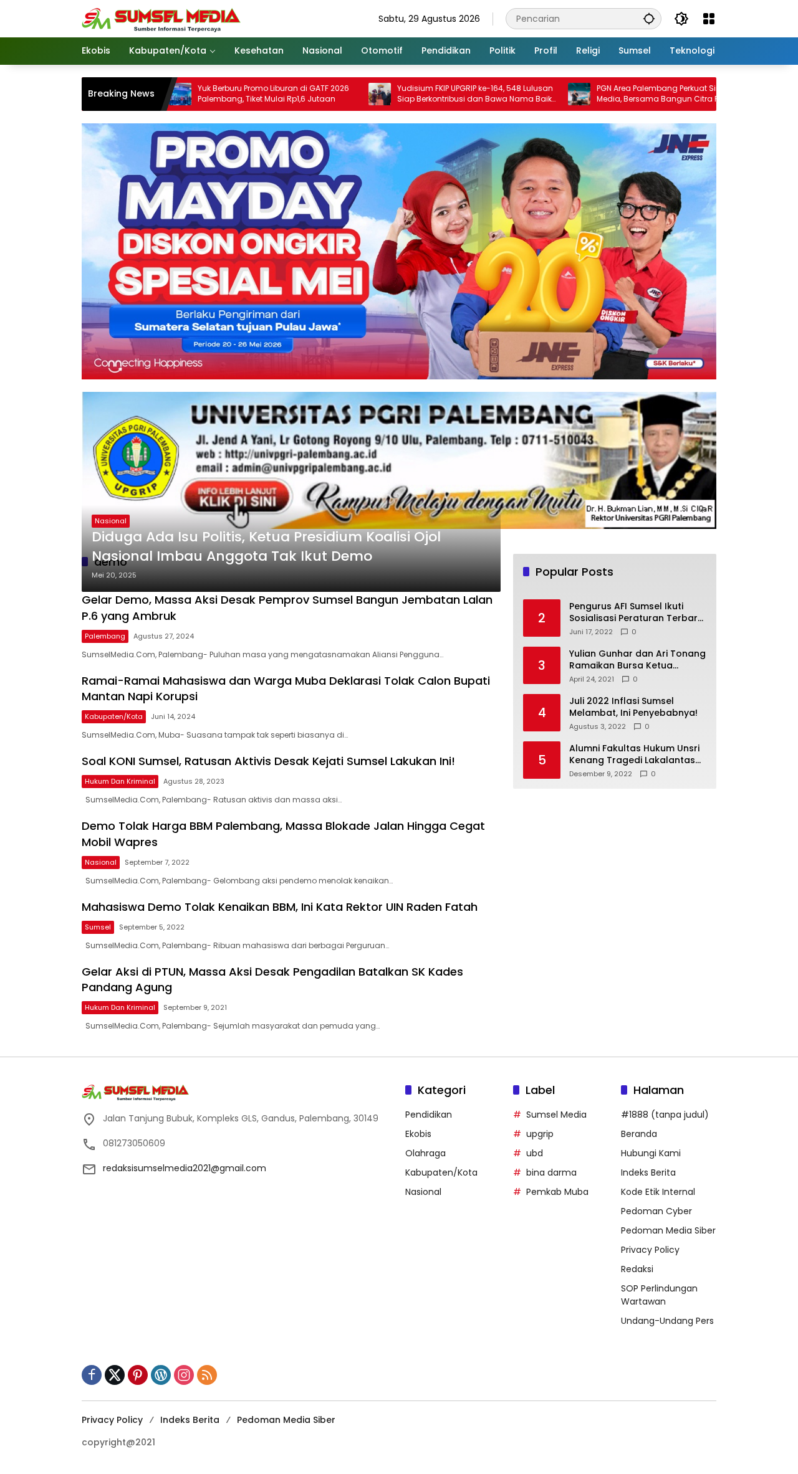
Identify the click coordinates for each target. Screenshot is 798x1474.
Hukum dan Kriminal (120, 781)
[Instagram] (184, 1375)
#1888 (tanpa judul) (665, 1114)
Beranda (639, 1134)
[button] (649, 18)
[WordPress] (161, 1375)
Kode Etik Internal (658, 1192)
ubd (534, 1153)
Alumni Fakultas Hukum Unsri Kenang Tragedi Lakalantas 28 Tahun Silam (634, 755)
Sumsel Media (556, 1114)
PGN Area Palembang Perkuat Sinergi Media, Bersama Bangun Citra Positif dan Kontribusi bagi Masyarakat (625, 94)
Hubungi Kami (651, 1153)
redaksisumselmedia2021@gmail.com (184, 1168)
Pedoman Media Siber (668, 1230)
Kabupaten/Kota (114, 716)
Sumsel (98, 927)
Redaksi (637, 1269)
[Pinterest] (138, 1375)
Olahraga (425, 1153)
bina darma (551, 1172)
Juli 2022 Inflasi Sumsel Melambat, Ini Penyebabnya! (633, 707)
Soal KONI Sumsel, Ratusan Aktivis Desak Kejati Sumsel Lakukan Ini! (268, 761)
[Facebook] (92, 1375)
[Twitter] (115, 1375)
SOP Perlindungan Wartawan (659, 1295)
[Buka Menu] (708, 18)
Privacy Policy (650, 1249)
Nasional (111, 521)
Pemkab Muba (557, 1192)
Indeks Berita (648, 1172)
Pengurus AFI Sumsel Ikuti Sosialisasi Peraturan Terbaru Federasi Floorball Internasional (636, 613)
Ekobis (418, 1134)
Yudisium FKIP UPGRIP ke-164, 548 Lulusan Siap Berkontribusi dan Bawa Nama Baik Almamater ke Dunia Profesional (424, 94)
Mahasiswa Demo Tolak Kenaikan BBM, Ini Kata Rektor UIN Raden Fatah (280, 907)
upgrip (540, 1134)
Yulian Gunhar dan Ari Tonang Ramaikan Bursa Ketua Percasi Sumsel (637, 660)
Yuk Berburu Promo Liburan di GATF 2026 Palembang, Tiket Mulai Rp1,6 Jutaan (223, 93)
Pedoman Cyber (656, 1211)
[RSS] (207, 1375)
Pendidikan (428, 1114)
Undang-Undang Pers (667, 1321)
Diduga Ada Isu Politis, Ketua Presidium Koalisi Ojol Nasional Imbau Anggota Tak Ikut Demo (266, 547)
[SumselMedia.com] (161, 18)
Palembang (105, 636)
